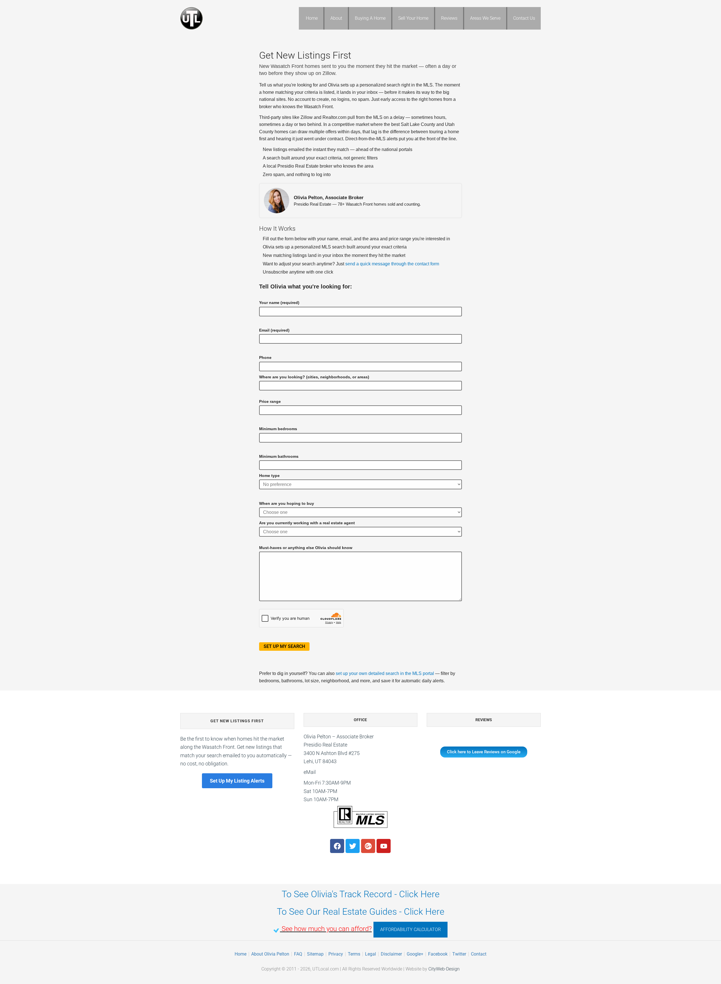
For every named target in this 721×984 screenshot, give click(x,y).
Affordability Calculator (410, 929)
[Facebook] (337, 846)
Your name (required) (279, 302)
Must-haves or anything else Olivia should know (305, 547)
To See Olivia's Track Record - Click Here (361, 894)
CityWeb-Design (444, 969)
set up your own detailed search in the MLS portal (385, 673)
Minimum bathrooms (279, 456)
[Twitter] (353, 846)
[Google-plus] (368, 846)
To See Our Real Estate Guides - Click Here (360, 911)
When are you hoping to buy (286, 503)
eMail (310, 772)
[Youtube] (384, 846)
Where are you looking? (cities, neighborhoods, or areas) (314, 377)
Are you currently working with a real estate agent (307, 523)
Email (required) (274, 330)
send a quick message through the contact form (392, 263)
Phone (265, 357)
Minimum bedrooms (278, 429)
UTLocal (225, 18)
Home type (269, 475)
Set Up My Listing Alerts (237, 781)
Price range (270, 401)
